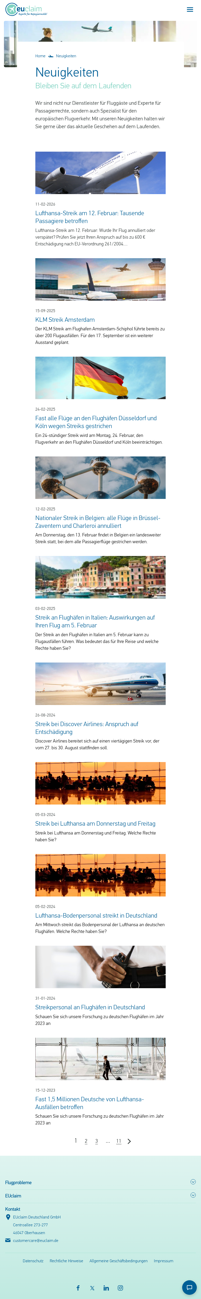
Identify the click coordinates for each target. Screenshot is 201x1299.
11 (118, 1141)
